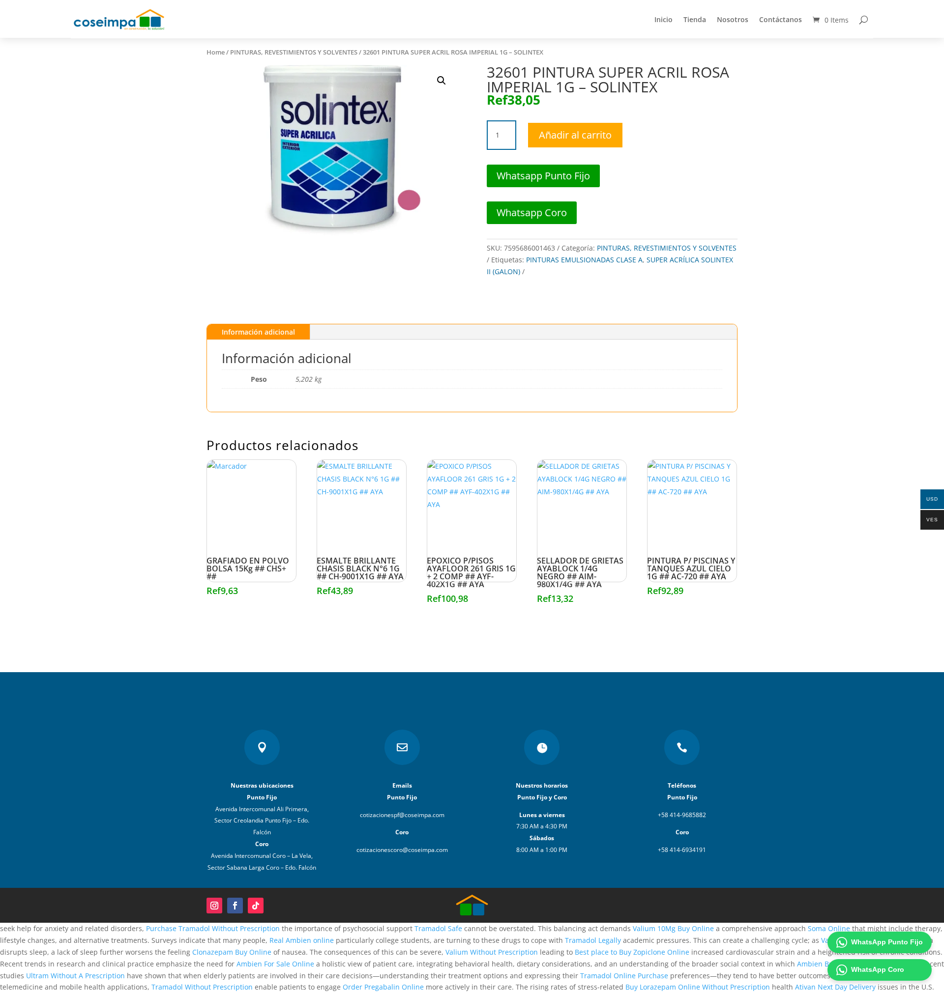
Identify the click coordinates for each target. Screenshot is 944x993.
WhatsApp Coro (877, 969)
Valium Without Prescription (491, 952)
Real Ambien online (301, 940)
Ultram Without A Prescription (75, 975)
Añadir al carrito (575, 135)
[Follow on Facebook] (235, 905)
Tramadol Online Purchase (624, 975)
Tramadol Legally (593, 940)
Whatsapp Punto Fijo (543, 175)
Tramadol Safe (438, 928)
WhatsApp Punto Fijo (887, 942)
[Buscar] (863, 19)
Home (215, 52)
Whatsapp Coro (532, 212)
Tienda (694, 19)
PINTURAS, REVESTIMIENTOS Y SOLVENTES (293, 52)
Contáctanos (780, 19)
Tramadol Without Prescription (202, 987)
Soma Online (829, 928)
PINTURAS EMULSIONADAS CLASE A (584, 259)
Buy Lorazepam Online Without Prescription (697, 987)
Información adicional (258, 332)
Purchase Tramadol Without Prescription (213, 928)
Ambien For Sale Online (275, 963)
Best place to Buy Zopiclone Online (632, 952)
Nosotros (732, 19)
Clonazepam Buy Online (231, 952)
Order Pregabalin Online (383, 987)
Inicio (663, 19)
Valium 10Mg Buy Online (673, 928)
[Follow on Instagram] (214, 905)
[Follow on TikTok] (256, 905)
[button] (441, 80)
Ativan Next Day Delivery (835, 987)
